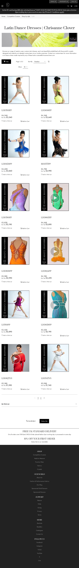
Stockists (39, 523)
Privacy (39, 511)
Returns (39, 500)
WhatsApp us (64, 1)
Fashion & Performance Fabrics (39, 481)
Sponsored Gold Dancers (39, 488)
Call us (73, 1)
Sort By (30, 61)
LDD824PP (46, 271)
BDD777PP (46, 164)
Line (39, 560)
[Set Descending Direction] (48, 61)
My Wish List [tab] (5, 404)
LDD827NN (7, 378)
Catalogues (39, 530)
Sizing (39, 508)
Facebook (39, 542)
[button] (7, 121)
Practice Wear (39, 462)
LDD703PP (7, 110)
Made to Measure (39, 458)
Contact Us (39, 534)
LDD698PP (46, 110)
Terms (39, 515)
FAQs (39, 504)
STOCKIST (48, 10)
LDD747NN (46, 378)
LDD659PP (7, 164)
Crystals (39, 469)
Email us (53, 1)
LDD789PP (7, 217)
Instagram (39, 546)
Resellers (39, 527)
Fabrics (39, 466)
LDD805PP (46, 217)
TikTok (39, 550)
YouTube (39, 553)
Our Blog (39, 485)
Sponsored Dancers (39, 492)
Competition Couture (39, 455)
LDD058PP (46, 325)
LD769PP (6, 325)
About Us (39, 478)
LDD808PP (7, 271)
